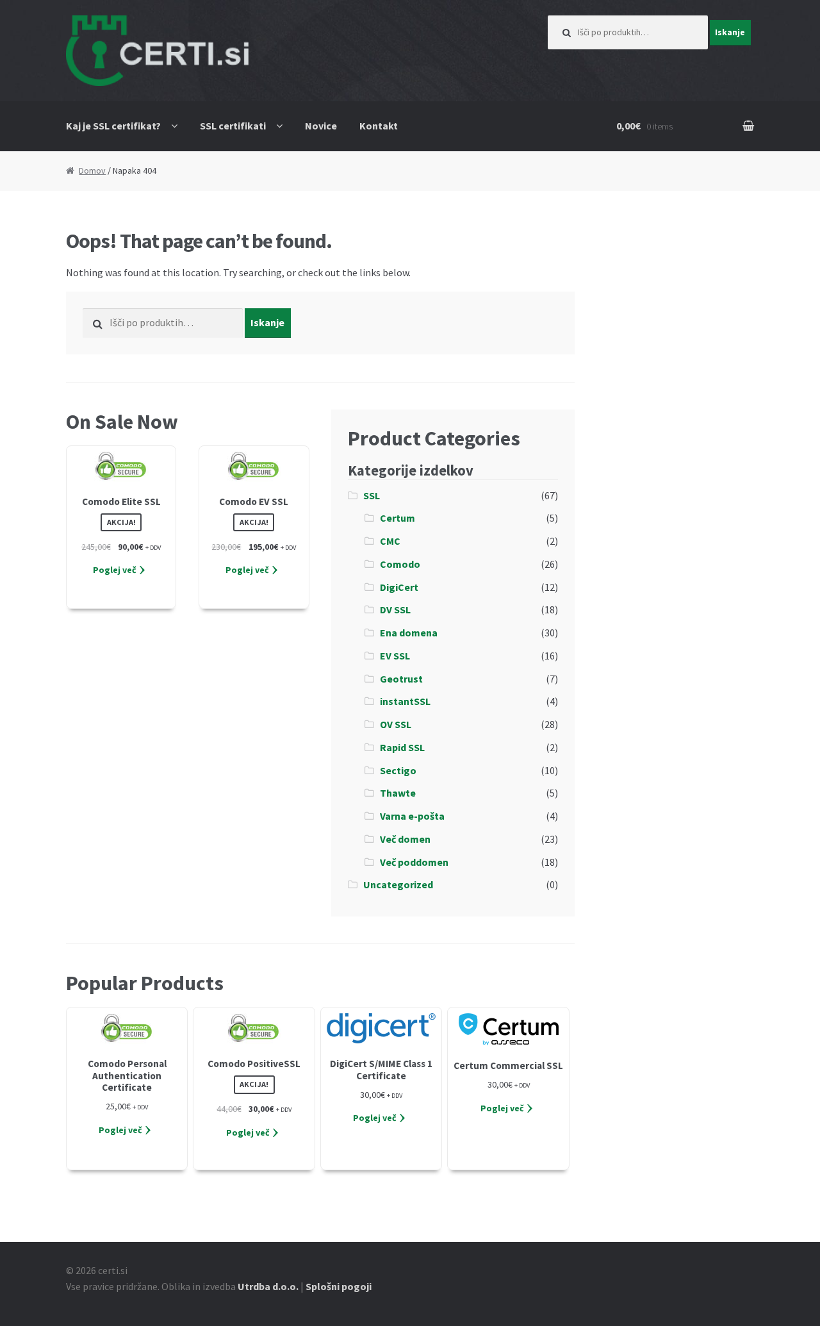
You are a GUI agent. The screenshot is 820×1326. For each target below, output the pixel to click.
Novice (321, 125)
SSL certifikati (233, 125)
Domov (92, 170)
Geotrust (401, 678)
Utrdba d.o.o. (268, 1286)
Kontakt (378, 125)
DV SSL (395, 609)
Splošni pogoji (339, 1286)
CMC (390, 541)
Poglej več (114, 570)
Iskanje (730, 32)
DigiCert (399, 587)
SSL (371, 495)
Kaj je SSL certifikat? (113, 125)
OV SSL (395, 724)
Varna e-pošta (412, 815)
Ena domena (409, 632)
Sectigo (398, 770)
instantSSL (405, 701)
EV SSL (395, 655)
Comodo (400, 564)
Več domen (405, 839)
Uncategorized (398, 884)
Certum (397, 517)
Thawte (398, 792)
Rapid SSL (402, 747)
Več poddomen (414, 862)
